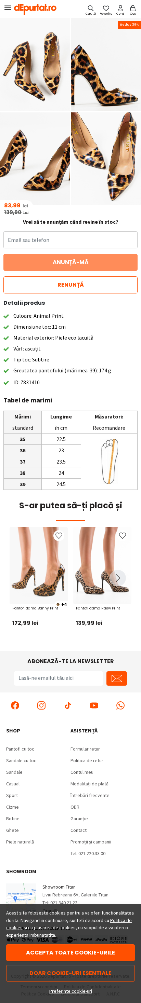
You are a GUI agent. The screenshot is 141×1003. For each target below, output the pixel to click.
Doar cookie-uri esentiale (70, 973)
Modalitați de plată (89, 784)
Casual (13, 784)
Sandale (14, 772)
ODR (74, 807)
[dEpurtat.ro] (37, 9)
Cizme (12, 807)
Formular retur (85, 749)
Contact (78, 830)
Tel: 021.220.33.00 (87, 853)
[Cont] (120, 9)
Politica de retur (86, 760)
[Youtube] (94, 705)
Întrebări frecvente (90, 795)
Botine (13, 818)
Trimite (116, 678)
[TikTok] (68, 705)
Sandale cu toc (21, 760)
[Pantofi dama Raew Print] (102, 565)
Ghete (12, 830)
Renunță (70, 285)
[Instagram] (41, 705)
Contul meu (81, 772)
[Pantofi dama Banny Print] (39, 565)
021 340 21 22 (63, 902)
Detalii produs (24, 303)
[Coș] (133, 9)
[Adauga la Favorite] (58, 535)
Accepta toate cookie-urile (70, 953)
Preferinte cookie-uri (70, 991)
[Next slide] (118, 578)
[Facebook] (15, 705)
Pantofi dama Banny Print (35, 608)
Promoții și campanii (90, 842)
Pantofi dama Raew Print (98, 608)
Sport (12, 795)
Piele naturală (20, 842)
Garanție (79, 818)
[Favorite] (106, 9)
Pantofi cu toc (20, 749)
